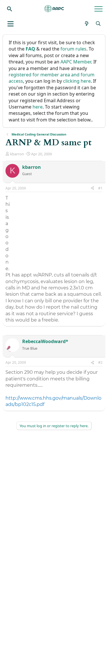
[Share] (92, 188)
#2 (100, 362)
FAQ (30, 49)
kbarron (17, 153)
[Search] (9, 8)
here (38, 107)
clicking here (77, 81)
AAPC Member (75, 62)
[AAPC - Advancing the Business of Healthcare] (54, 8)
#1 (100, 188)
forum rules (73, 49)
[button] (10, 24)
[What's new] (87, 23)
